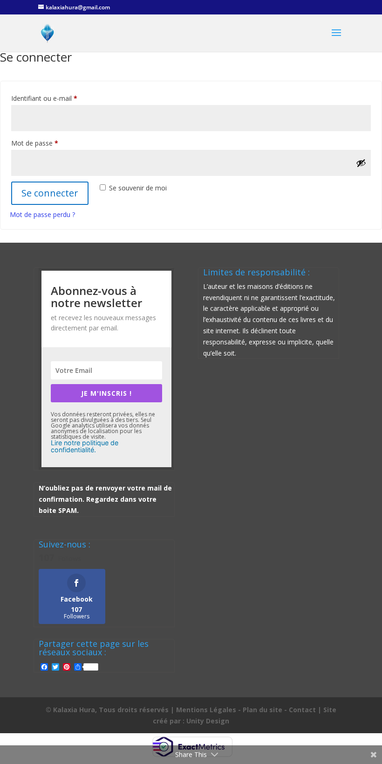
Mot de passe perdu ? (42, 214)
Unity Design (207, 720)
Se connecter (49, 193)
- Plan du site (260, 709)
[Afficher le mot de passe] (361, 163)
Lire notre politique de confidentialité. (84, 446)
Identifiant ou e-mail (60, 98)
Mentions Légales (206, 709)
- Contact (300, 709)
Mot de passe (51, 142)
